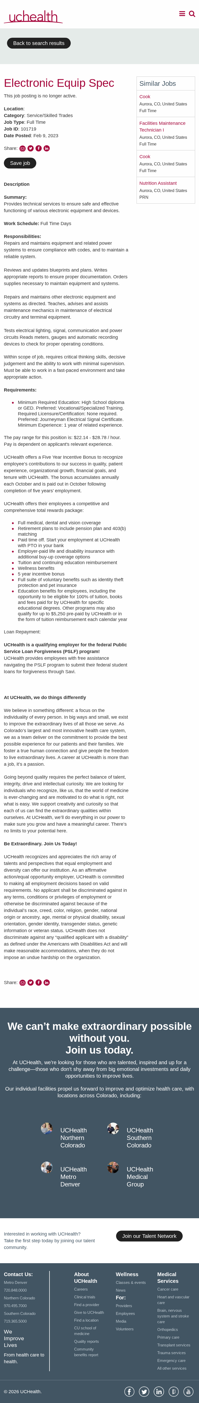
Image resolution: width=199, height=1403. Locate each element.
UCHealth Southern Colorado (140, 1138)
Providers (124, 1306)
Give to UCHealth (89, 1312)
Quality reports (86, 1341)
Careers (81, 1289)
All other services (172, 1368)
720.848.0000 (15, 1290)
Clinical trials (84, 1297)
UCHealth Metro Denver (73, 1177)
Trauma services (171, 1353)
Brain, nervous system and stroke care (173, 1316)
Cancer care (167, 1289)
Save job (20, 163)
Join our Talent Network (149, 1236)
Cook (144, 96)
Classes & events (131, 1282)
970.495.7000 (15, 1306)
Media (121, 1321)
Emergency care (171, 1360)
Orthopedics (167, 1329)
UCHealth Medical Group (140, 1177)
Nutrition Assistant (158, 183)
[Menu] (182, 14)
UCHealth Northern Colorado (73, 1138)
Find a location (86, 1320)
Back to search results (39, 43)
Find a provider (86, 1304)
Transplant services (173, 1345)
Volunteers (125, 1329)
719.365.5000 (15, 1321)
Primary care (168, 1337)
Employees (125, 1313)
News (121, 1290)
